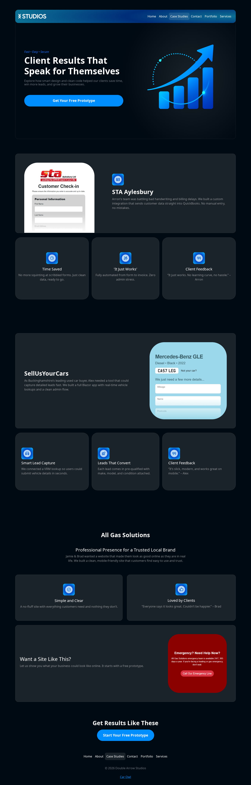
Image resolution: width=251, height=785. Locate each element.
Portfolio (211, 16)
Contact (196, 16)
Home (152, 16)
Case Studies (179, 16)
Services (225, 16)
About (163, 16)
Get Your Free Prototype (74, 100)
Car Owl (125, 777)
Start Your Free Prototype (125, 735)
